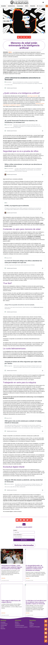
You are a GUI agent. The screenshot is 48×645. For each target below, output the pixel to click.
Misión (30, 622)
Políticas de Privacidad (34, 626)
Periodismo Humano (19, 625)
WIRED (10, 52)
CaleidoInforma (11, 6)
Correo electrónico (17, 534)
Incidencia (17, 623)
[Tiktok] (45, 640)
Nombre (15, 530)
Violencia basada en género (21, 627)
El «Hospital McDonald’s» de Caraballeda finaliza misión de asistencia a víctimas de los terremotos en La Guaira (34, 568)
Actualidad (3, 6)
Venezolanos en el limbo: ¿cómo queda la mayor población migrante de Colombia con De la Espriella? (11, 567)
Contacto (31, 625)
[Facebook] (45, 621)
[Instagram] (45, 625)
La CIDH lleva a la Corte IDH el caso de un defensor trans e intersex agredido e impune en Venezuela (36, 602)
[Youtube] (45, 633)
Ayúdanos (31, 623)
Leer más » (3, 578)
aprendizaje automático (33, 96)
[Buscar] (47, 6)
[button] (43, 2)
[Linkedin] (45, 637)
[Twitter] (45, 629)
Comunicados (20, 6)
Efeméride (32, 6)
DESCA (26, 6)
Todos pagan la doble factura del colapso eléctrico (10, 601)
